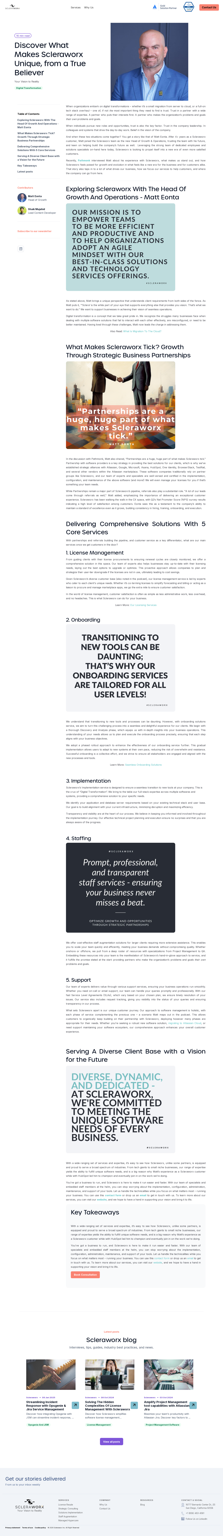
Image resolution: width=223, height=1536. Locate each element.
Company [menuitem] (104, 1500)
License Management (99, 1424)
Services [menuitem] (63, 1500)
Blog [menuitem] (142, 1504)
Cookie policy (40, 1528)
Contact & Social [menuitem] (192, 1500)
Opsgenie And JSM (38, 1424)
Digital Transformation (28, 88)
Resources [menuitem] (146, 1500)
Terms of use (27, 1528)
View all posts (111, 1441)
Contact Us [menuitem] (104, 1508)
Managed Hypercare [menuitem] (68, 1520)
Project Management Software (162, 1424)
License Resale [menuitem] (65, 1504)
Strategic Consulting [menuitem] (68, 1508)
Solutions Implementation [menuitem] (70, 1512)
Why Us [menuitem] (103, 1504)
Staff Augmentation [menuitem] (67, 1516)
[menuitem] (200, 1506)
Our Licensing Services (143, 605)
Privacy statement (12, 1528)
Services (76, 7)
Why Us (88, 7)
